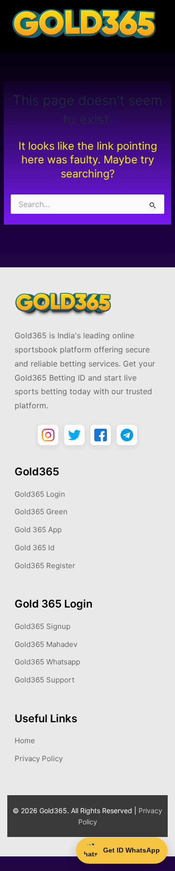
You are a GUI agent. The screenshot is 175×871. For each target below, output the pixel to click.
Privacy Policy (39, 758)
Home (25, 740)
